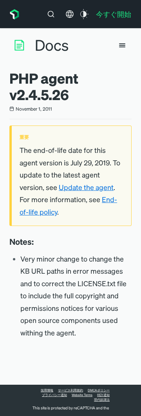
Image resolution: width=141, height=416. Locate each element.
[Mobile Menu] (122, 45)
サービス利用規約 (70, 390)
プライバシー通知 (54, 395)
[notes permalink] (38, 241)
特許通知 (103, 395)
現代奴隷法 (102, 400)
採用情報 (47, 390)
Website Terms (82, 395)
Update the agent (86, 187)
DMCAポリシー (99, 390)
